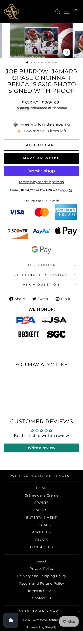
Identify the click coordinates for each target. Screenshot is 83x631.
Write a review (42, 448)
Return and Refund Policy (41, 583)
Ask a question (41, 284)
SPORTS (41, 503)
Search (41, 561)
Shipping (22, 108)
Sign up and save (40, 611)
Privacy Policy (42, 568)
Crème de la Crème (41, 495)
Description (41, 265)
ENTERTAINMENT (41, 517)
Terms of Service (41, 591)
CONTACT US (41, 547)
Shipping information (41, 274)
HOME (41, 488)
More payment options (41, 182)
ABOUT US (41, 532)
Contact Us (41, 598)
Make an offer (41, 158)
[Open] (10, 620)
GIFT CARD (41, 525)
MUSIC (41, 510)
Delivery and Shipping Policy (41, 576)
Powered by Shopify (41, 627)
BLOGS (41, 540)
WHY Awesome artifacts (40, 475)
